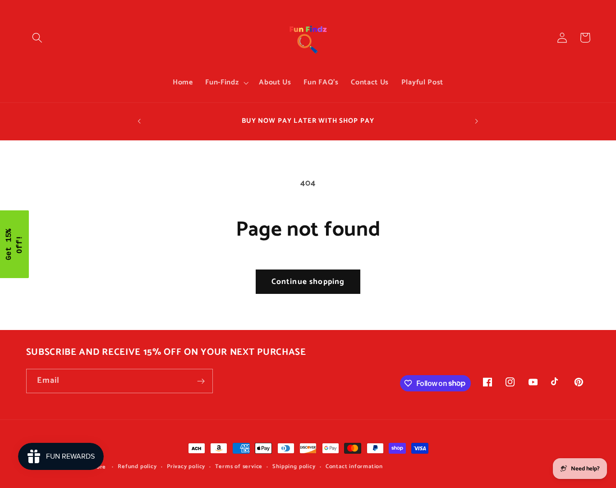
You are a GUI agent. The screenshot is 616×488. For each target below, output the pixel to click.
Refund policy (137, 466)
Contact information (354, 466)
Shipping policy (293, 466)
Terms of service (238, 466)
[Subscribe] (200, 381)
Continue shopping (308, 281)
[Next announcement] (477, 121)
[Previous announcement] (139, 121)
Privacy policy (186, 466)
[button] (37, 37)
